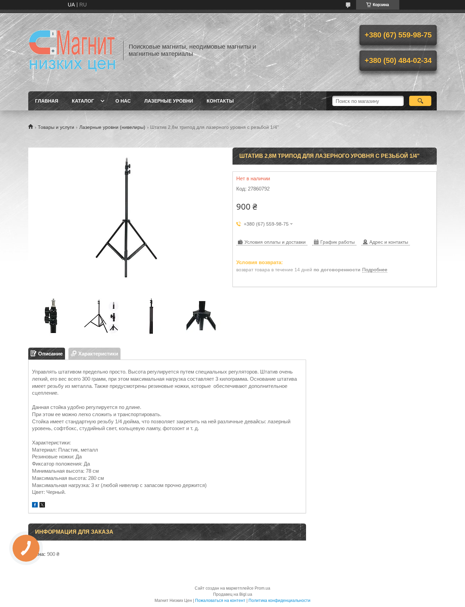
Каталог (83, 101)
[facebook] (35, 506)
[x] (42, 506)
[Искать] (420, 101)
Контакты (220, 101)
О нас (123, 101)
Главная (46, 101)
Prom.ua (262, 588)
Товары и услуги (56, 127)
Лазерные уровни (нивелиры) (112, 127)
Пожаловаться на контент (220, 600)
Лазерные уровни (168, 101)
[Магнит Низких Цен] (72, 50)
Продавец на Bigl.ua (232, 594)
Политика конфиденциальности (279, 600)
